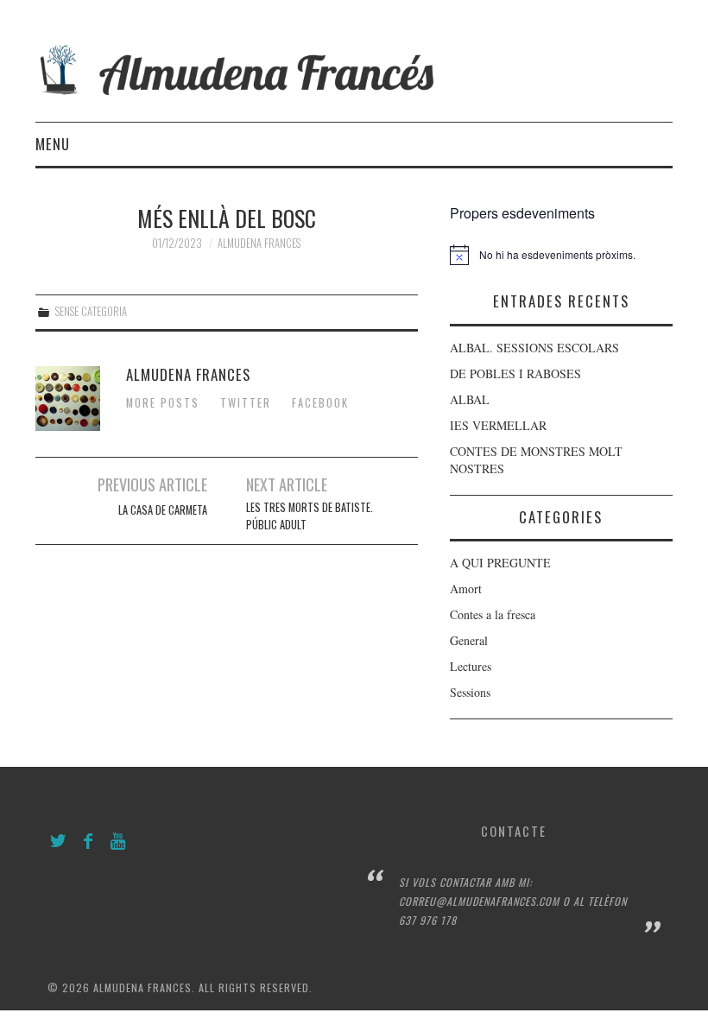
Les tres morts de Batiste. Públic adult (309, 516)
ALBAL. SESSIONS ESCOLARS (534, 347)
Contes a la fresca (492, 614)
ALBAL (470, 399)
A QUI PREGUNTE (500, 562)
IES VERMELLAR (498, 425)
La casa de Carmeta (162, 510)
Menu (52, 144)
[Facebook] (88, 841)
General (469, 640)
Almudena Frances (259, 243)
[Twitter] (58, 841)
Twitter (245, 403)
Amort (466, 588)
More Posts (162, 403)
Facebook (320, 403)
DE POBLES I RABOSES (515, 373)
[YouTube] (119, 841)
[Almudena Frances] (354, 68)
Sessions (470, 692)
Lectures (470, 666)
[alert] (561, 254)
